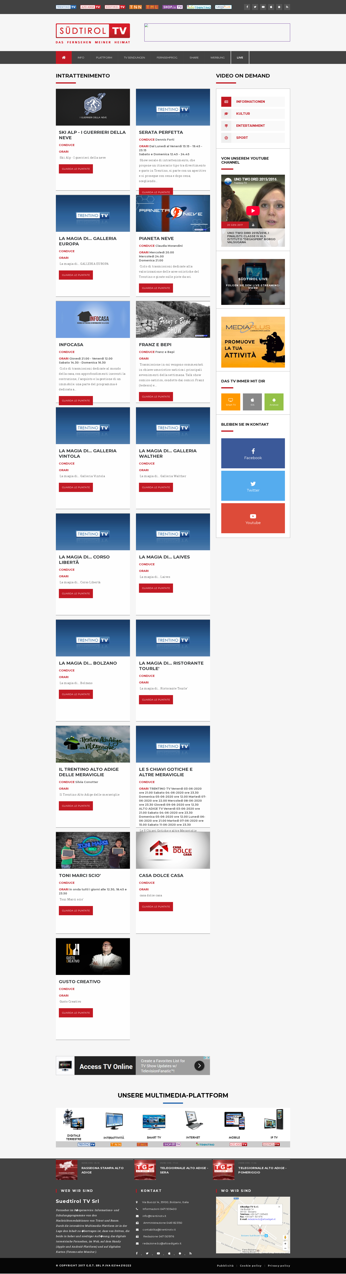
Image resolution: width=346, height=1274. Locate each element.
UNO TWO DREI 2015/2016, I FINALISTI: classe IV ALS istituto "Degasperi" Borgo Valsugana (251, 237)
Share (194, 57)
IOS (252, 399)
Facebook (253, 449)
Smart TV (231, 399)
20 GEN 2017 (235, 225)
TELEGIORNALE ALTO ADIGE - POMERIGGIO (262, 1170)
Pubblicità (225, 1266)
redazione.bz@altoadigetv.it (162, 1243)
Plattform (104, 57)
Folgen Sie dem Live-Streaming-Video (253, 286)
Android (274, 399)
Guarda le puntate (76, 168)
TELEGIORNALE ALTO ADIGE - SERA (184, 1170)
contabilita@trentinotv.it (159, 1229)
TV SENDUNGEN (134, 57)
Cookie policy (251, 1266)
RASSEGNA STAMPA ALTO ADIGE (102, 1170)
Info (81, 57)
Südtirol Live (253, 279)
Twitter (253, 482)
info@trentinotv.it (154, 1216)
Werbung (217, 57)
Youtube (253, 514)
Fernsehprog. (167, 57)
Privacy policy (279, 1266)
